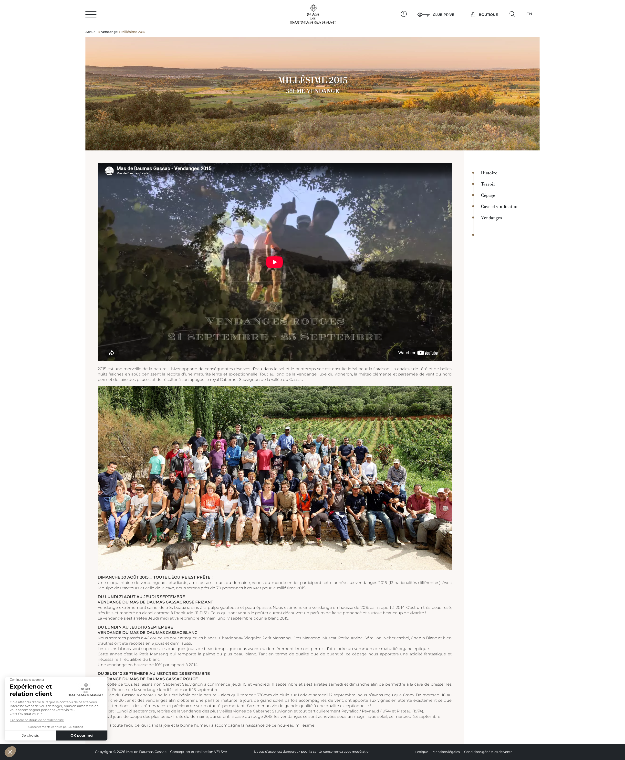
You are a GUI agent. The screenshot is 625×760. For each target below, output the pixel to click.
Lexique (421, 752)
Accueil (91, 32)
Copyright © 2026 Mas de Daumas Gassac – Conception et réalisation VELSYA (161, 752)
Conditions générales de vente (488, 752)
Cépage (488, 195)
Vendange (109, 32)
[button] (513, 14)
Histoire (489, 173)
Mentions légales (446, 752)
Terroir (488, 184)
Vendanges (491, 218)
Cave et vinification (500, 206)
